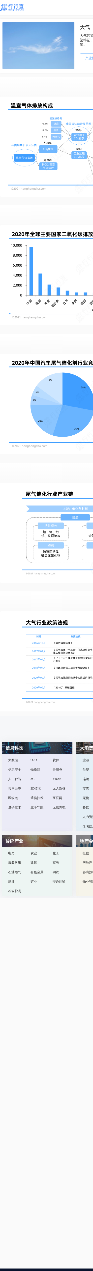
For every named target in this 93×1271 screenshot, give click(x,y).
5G (32, 779)
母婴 (86, 769)
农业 (34, 853)
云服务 (57, 769)
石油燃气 (14, 872)
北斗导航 (37, 807)
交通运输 (59, 881)
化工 (56, 853)
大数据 (13, 760)
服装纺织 (14, 863)
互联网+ (58, 798)
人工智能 (14, 779)
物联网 (35, 769)
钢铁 (56, 872)
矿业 (34, 881)
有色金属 (37, 872)
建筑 (34, 863)
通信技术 (37, 798)
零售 (86, 788)
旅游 (86, 760)
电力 (11, 853)
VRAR (57, 779)
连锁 (86, 779)
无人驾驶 (59, 788)
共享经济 (14, 788)
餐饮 (86, 807)
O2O (34, 760)
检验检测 (14, 891)
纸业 (11, 881)
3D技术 (36, 788)
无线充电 (59, 807)
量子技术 (14, 807)
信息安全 (14, 769)
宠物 (86, 798)
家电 (56, 863)
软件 (56, 760)
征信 (86, 853)
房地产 (87, 863)
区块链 (13, 798)
